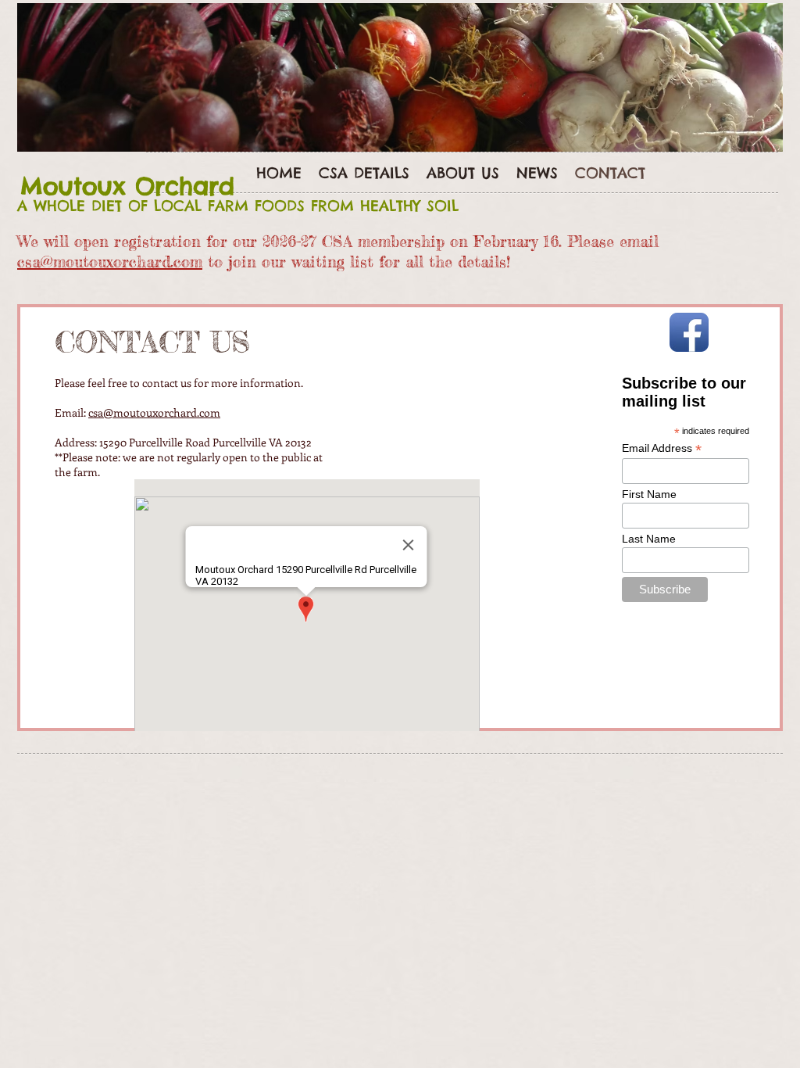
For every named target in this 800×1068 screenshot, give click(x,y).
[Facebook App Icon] (689, 332)
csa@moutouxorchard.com (109, 261)
